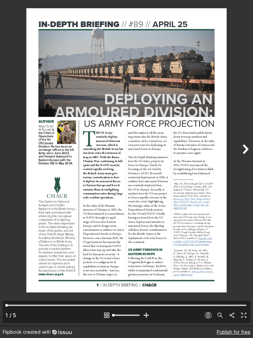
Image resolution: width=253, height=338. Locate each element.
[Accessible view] (208, 315)
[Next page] (245, 163)
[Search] (220, 315)
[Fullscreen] (244, 315)
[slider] (126, 315)
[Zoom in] (146, 315)
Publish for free (233, 332)
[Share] (232, 315)
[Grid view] (106, 315)
